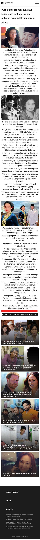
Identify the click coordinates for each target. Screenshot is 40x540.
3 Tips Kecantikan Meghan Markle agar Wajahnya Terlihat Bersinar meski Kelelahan (18, 524)
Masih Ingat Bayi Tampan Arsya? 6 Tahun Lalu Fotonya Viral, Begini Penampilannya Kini (19, 529)
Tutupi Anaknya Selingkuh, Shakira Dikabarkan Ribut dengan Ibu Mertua (19, 517)
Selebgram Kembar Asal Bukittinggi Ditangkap (19, 521)
